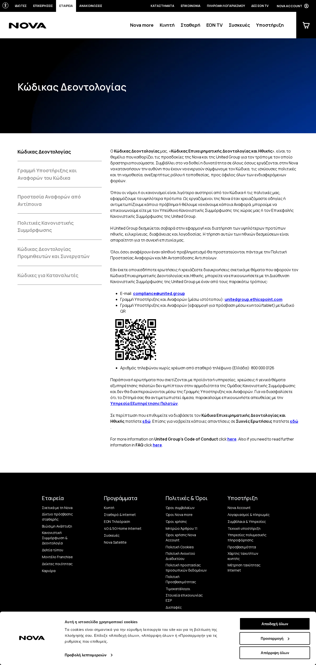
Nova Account (239, 507)
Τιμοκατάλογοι (178, 588)
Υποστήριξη (270, 25)
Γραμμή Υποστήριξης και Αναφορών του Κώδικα (47, 174)
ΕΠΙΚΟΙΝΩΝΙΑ (190, 6)
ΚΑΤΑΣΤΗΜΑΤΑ (162, 6)
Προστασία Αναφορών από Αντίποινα (49, 200)
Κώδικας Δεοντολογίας (44, 151)
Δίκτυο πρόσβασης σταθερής (57, 517)
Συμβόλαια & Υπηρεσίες (247, 521)
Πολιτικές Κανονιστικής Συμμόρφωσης (46, 226)
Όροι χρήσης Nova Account (181, 537)
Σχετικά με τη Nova (57, 507)
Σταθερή (190, 25)
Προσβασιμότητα (242, 547)
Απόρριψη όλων (275, 653)
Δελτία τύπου (52, 550)
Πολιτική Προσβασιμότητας (181, 579)
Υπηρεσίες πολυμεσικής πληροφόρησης (247, 537)
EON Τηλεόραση (117, 521)
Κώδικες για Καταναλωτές (48, 275)
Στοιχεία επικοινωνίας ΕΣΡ (184, 598)
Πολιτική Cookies (180, 547)
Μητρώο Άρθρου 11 (182, 528)
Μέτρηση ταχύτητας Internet (244, 568)
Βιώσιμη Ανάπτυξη (57, 526)
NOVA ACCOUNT (289, 6)
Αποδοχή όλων (274, 624)
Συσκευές (239, 25)
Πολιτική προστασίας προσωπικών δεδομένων (186, 568)
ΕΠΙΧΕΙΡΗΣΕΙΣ (43, 6)
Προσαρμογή (272, 638)
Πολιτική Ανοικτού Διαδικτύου (180, 556)
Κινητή (167, 25)
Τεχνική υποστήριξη (244, 528)
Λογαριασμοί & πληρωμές (249, 514)
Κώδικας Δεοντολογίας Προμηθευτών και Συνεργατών (54, 253)
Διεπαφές (174, 607)
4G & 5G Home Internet (122, 528)
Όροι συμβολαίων (180, 507)
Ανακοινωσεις (90, 6)
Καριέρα (49, 570)
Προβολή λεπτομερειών (85, 655)
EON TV (214, 25)
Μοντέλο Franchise (57, 556)
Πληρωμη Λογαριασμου (226, 6)
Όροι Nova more (179, 514)
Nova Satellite (115, 542)
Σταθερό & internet (120, 514)
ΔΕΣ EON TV (260, 6)
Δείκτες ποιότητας (57, 563)
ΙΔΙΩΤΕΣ (21, 6)
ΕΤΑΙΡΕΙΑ (66, 6)
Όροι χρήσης (176, 521)
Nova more (142, 25)
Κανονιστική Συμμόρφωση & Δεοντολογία (54, 537)
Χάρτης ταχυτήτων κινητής (243, 556)
